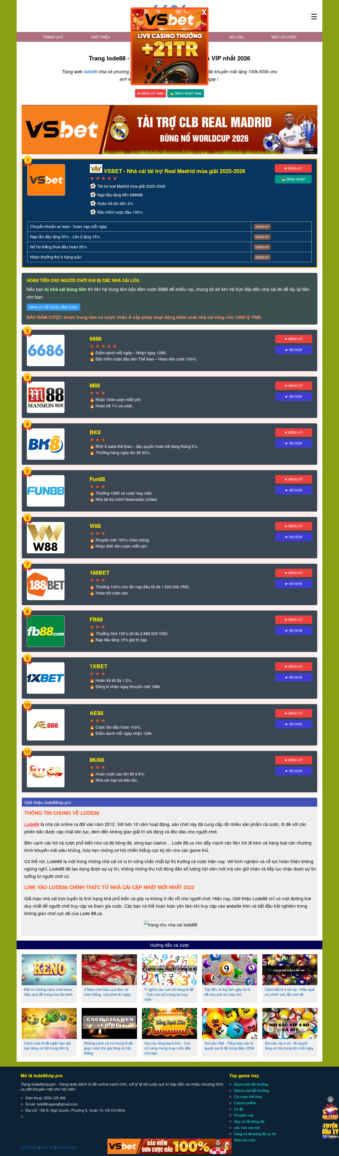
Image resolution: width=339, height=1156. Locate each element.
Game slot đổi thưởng (251, 1090)
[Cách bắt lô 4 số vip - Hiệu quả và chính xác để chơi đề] (289, 983)
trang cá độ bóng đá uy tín (255, 1133)
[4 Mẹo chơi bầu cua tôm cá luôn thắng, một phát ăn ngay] (109, 983)
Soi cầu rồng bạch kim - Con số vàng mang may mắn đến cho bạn (167, 1047)
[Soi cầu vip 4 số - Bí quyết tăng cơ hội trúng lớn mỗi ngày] (289, 1037)
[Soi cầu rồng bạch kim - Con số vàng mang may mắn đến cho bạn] (169, 1037)
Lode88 (31, 824)
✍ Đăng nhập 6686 (186, 93)
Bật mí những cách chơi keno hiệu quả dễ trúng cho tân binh (48, 992)
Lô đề (238, 1108)
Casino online (245, 1102)
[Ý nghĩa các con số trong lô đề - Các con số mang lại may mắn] (169, 983)
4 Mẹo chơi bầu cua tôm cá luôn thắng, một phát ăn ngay (107, 992)
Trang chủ (52, 36)
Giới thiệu (100, 36)
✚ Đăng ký (293, 168)
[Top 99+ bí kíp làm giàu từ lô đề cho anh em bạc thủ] (229, 983)
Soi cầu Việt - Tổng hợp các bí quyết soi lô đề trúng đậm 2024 (229, 1045)
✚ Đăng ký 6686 (150, 93)
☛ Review (293, 349)
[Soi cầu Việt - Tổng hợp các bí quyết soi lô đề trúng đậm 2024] (229, 1037)
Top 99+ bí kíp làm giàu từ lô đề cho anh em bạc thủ (227, 992)
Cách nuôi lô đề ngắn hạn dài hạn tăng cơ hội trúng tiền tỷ (47, 1045)
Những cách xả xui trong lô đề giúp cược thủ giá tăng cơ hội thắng (108, 1047)
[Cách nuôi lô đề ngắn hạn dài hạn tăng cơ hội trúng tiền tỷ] (49, 1037)
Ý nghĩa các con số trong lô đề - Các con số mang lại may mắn (169, 994)
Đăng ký (262, 227)
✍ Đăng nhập (293, 179)
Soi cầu (236, 36)
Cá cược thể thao (248, 1096)
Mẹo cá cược (284, 36)
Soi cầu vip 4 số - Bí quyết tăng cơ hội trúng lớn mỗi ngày (289, 1045)
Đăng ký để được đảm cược (53, 307)
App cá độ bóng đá (249, 1121)
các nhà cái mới (247, 1127)
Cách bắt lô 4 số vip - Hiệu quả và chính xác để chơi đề (289, 992)
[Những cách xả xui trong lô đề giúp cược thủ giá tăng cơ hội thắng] (109, 1037)
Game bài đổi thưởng (251, 1084)
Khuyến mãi (243, 1115)
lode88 (90, 71)
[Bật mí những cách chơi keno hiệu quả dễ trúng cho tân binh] (49, 983)
